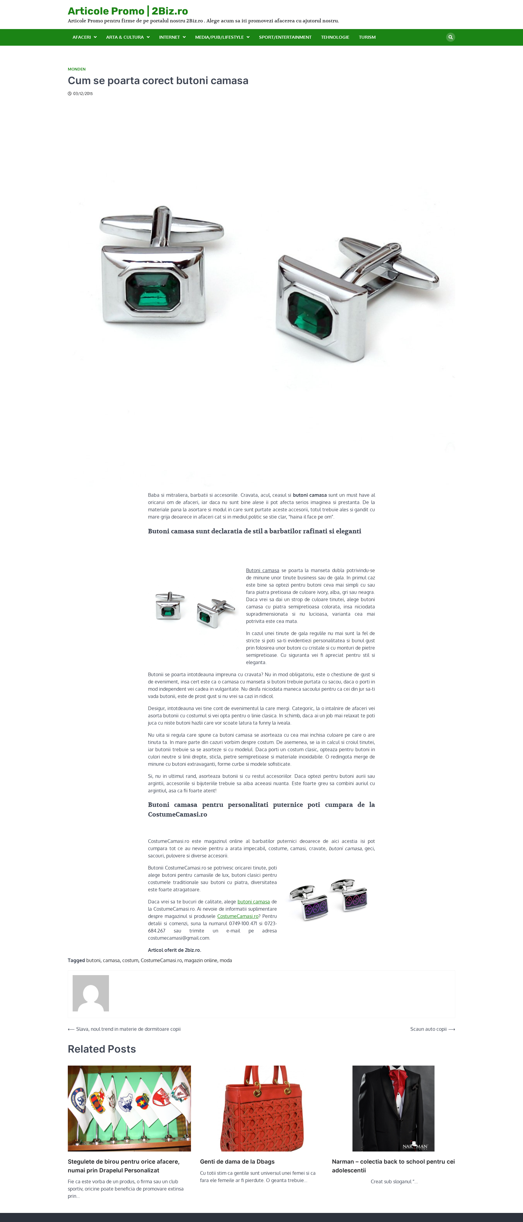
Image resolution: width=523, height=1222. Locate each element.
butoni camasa (254, 902)
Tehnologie (335, 37)
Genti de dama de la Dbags (237, 1161)
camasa (111, 960)
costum (130, 960)
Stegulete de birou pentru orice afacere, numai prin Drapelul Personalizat (124, 1166)
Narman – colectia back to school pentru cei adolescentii (393, 1166)
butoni (93, 960)
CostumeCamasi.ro (237, 916)
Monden (77, 69)
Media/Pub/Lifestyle (219, 37)
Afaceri (82, 37)
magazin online (200, 960)
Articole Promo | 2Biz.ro (128, 11)
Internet (169, 37)
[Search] (450, 37)
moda (226, 960)
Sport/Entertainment (285, 37)
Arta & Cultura (125, 37)
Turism (367, 37)
